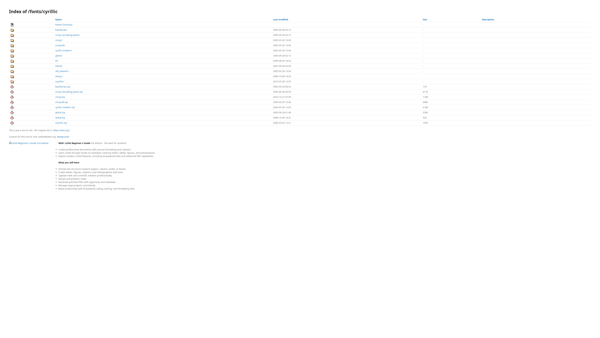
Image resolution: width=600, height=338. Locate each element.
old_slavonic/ (62, 71)
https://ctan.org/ (61, 130)
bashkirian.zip (62, 86)
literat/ (58, 65)
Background (63, 136)
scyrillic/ (59, 81)
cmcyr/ (58, 40)
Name (58, 19)
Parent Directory (63, 24)
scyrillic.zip (61, 122)
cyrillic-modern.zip (65, 107)
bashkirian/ (61, 29)
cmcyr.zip (60, 96)
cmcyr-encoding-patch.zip (69, 91)
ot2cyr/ (58, 76)
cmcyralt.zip (61, 102)
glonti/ (58, 55)
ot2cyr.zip (60, 117)
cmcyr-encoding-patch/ (67, 34)
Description (488, 19)
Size (425, 19)
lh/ (56, 60)
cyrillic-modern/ (63, 50)
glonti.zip (60, 112)
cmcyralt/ (60, 45)
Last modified (280, 19)
